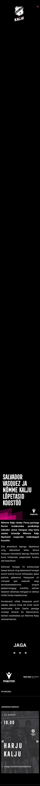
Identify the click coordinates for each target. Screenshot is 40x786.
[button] (14, 653)
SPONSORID (6, 692)
